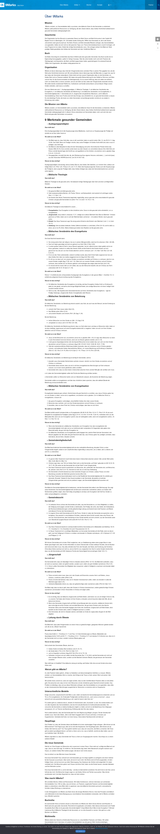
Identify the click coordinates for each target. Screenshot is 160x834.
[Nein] (158, 829)
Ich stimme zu (80, 831)
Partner (151, 5)
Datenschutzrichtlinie (101, 828)
